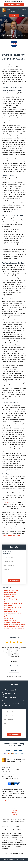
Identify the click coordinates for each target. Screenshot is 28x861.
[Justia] (18, 783)
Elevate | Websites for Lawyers (14, 859)
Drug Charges (8, 605)
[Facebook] (9, 783)
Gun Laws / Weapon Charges (12, 607)
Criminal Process (9, 596)
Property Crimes (9, 615)
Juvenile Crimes (8, 609)
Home (4, 15)
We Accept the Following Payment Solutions (14, 744)
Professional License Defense (12, 613)
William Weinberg (19, 853)
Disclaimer (14, 808)
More (23, 15)
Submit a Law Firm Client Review (14, 676)
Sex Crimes (7, 617)
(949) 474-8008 (11, 774)
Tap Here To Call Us (14, 4)
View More (14, 670)
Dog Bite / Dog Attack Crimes (13, 603)
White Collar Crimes (10, 620)
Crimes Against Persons (11, 598)
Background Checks (10, 594)
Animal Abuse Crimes (10, 592)
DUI (17, 827)
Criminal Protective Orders (12, 622)
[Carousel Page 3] (17, 665)
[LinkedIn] (15, 783)
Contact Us (14, 15)
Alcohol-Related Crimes (11, 590)
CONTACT (8, 502)
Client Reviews (14, 637)
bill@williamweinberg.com (11, 535)
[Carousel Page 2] (14, 665)
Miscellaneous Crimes (10, 611)
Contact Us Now (14, 580)
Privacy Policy (14, 810)
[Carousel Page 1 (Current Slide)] (10, 665)
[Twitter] (12, 783)
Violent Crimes (8, 618)
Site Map (14, 812)
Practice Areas (7, 587)
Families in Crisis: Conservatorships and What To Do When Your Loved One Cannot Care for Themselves (14, 626)
